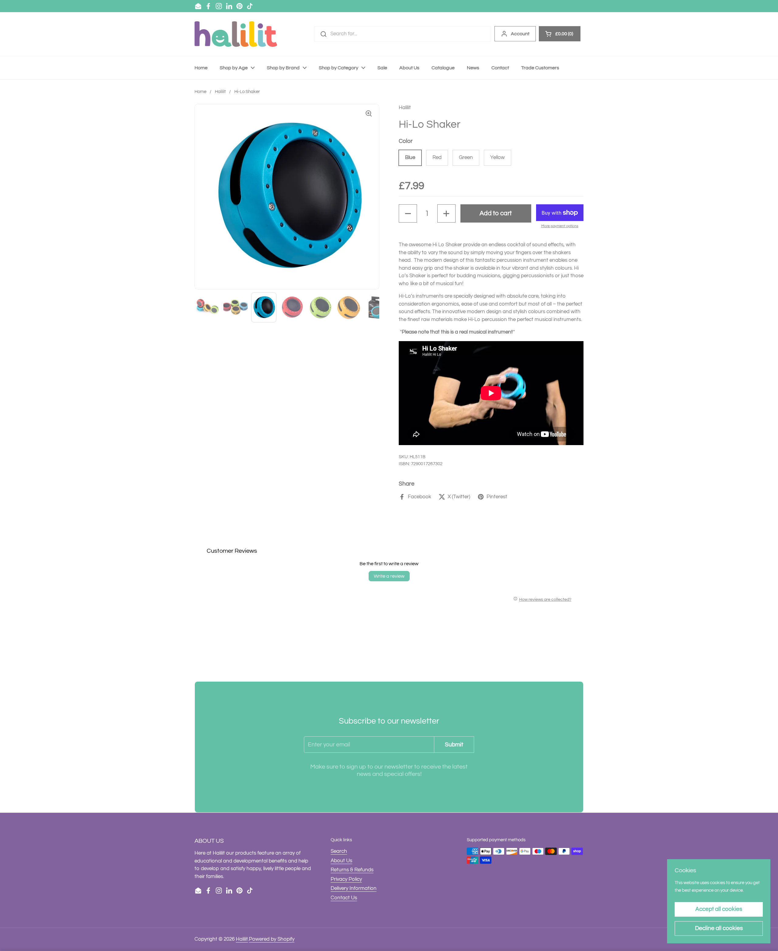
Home (200, 91)
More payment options (559, 226)
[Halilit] (235, 34)
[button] (408, 213)
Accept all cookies (718, 909)
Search (339, 851)
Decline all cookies (719, 928)
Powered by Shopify (271, 939)
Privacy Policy (346, 879)
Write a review (389, 576)
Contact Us (344, 898)
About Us (341, 860)
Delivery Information (354, 888)
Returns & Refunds (352, 870)
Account (520, 33)
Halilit (220, 91)
